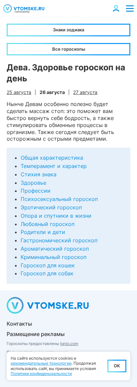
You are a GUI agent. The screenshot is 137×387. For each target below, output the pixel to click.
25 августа (19, 92)
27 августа (85, 92)
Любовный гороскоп (47, 224)
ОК (117, 365)
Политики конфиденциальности (41, 373)
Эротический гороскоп (51, 207)
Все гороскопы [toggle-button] (68, 49)
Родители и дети (43, 232)
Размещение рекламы (36, 334)
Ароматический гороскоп (55, 248)
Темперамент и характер (54, 166)
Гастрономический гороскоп (59, 240)
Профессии (36, 190)
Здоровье (33, 182)
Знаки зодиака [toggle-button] (68, 29)
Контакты (19, 323)
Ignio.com (69, 343)
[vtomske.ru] (24, 8)
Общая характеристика (52, 157)
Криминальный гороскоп (53, 257)
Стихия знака (39, 174)
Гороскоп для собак (47, 273)
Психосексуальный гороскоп (59, 199)
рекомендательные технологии (41, 363)
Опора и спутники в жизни (56, 215)
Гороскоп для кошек (48, 265)
